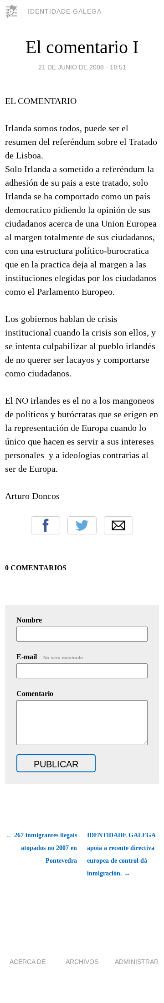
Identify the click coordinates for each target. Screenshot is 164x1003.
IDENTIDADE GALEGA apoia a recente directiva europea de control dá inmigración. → (121, 854)
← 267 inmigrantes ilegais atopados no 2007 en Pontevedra (41, 848)
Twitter (82, 525)
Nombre (29, 620)
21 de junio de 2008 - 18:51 (82, 67)
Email (118, 525)
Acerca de (28, 961)
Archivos (82, 961)
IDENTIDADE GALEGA (65, 11)
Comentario (34, 693)
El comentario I (82, 47)
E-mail (50, 657)
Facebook (45, 525)
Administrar (137, 961)
